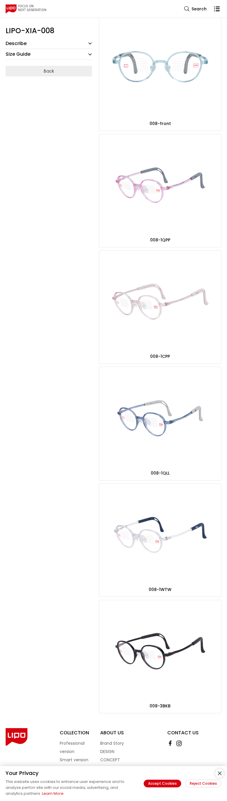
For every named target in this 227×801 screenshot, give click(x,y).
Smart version (74, 760)
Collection (74, 732)
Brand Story (112, 743)
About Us (112, 732)
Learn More (53, 793)
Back (49, 71)
